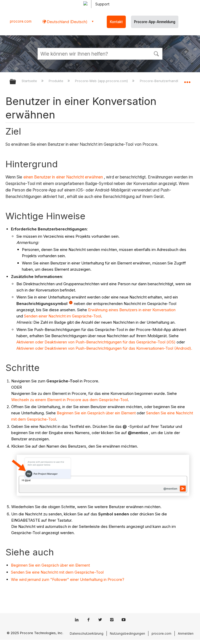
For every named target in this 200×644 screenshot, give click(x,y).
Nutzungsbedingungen (127, 633)
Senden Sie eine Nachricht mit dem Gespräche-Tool (57, 572)
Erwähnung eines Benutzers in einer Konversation (132, 309)
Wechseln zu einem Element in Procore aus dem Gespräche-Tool (69, 399)
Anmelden (185, 633)
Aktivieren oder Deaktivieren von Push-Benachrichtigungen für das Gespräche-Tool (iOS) (96, 342)
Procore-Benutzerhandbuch (163, 81)
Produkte (56, 81)
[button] (156, 53)
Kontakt (116, 22)
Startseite (30, 81)
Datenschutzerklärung (86, 633)
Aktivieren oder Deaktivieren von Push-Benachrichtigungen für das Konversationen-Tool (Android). (104, 348)
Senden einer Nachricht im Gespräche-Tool (62, 316)
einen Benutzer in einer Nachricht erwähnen (63, 177)
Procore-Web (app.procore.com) (102, 81)
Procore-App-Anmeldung (154, 22)
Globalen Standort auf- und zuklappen (187, 80)
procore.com (21, 21)
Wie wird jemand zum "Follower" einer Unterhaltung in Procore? (67, 579)
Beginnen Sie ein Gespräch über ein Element (96, 412)
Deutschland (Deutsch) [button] (67, 21)
